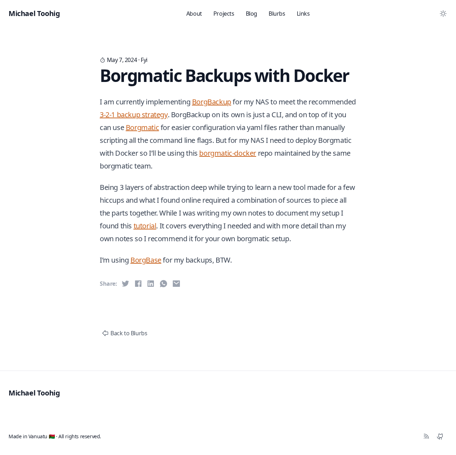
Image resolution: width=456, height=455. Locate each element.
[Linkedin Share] (150, 283)
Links (303, 13)
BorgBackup (211, 102)
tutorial (145, 226)
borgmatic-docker (227, 153)
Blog (251, 13)
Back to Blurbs (128, 333)
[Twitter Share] (125, 283)
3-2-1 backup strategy (134, 114)
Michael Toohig (34, 393)
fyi (144, 60)
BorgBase (145, 260)
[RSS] (426, 436)
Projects (223, 13)
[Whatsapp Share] (163, 283)
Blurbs (277, 13)
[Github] (440, 436)
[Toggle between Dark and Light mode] (443, 13)
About (194, 13)
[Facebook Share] (138, 283)
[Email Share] (176, 283)
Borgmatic (142, 127)
